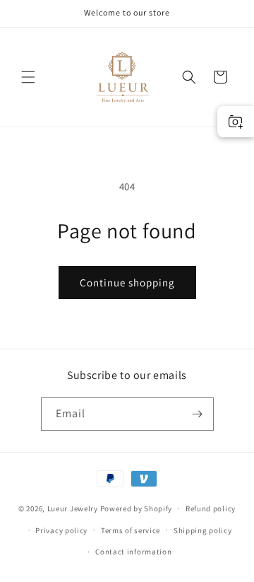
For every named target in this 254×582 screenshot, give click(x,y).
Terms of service (130, 530)
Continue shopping (127, 282)
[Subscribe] (197, 414)
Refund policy (211, 508)
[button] (28, 77)
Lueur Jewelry (72, 508)
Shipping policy (203, 530)
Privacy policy (61, 530)
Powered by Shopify (136, 508)
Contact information (133, 552)
